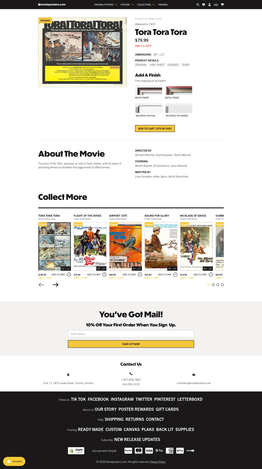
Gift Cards (167, 409)
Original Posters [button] (103, 4)
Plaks (148, 429)
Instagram (122, 399)
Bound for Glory (157, 215)
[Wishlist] (203, 4)
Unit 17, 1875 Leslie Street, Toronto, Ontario (68, 383)
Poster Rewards (136, 409)
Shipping (114, 419)
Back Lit (164, 429)
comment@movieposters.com (194, 383)
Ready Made (91, 429)
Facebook (98, 399)
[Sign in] (209, 4)
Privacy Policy (158, 461)
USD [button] (216, 4)
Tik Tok (78, 399)
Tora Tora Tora (49, 215)
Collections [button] (144, 4)
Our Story (106, 409)
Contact (155, 419)
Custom (114, 429)
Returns (135, 419)
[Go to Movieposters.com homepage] (52, 4)
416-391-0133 (131, 384)
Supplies (184, 429)
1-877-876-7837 (131, 379)
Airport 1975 (118, 215)
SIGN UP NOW (131, 344)
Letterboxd (190, 399)
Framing (163, 4)
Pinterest (164, 399)
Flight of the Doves (87, 215)
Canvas (132, 429)
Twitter (144, 399)
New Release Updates (137, 439)
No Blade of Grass (193, 215)
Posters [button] (125, 4)
